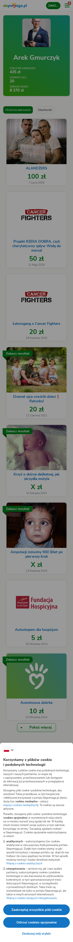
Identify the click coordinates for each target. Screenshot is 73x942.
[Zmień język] (8, 750)
